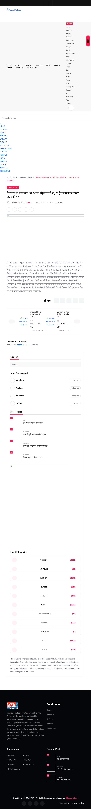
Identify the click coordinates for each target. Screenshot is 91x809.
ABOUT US (20, 68)
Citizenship (70, 44)
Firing (68, 67)
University (69, 97)
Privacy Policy (78, 803)
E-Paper (50, 719)
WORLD (28, 65)
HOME (9, 65)
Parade (68, 73)
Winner (68, 103)
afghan (68, 27)
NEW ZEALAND (14, 769)
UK (67, 93)
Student (68, 90)
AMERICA (4, 136)
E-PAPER (18, 65)
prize (67, 83)
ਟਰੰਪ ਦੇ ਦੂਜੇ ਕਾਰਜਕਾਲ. (65, 769)
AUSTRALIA (4, 145)
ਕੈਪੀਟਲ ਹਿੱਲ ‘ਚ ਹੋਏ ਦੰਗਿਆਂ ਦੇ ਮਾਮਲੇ (35, 314)
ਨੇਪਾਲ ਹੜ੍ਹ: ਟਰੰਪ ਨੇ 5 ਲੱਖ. (32, 457)
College (68, 47)
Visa (67, 100)
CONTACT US (32, 68)
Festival (68, 63)
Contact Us (51, 728)
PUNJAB (39, 65)
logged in (20, 345)
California (69, 37)
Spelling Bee (70, 87)
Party (67, 77)
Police (68, 80)
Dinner (68, 57)
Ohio (67, 70)
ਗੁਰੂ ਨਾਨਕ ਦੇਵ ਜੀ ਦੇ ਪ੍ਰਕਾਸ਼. (33, 423)
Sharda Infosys (72, 797)
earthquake (70, 60)
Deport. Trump (71, 53)
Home (49, 710)
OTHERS (3, 152)
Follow (75, 380)
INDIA (48, 65)
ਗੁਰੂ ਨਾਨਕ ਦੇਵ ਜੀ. (63, 759)
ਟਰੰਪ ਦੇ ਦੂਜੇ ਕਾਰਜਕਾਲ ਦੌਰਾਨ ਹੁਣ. (34, 434)
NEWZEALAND (6, 149)
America (69, 30)
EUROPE (3, 142)
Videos (50, 724)
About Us (50, 715)
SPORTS (57, 65)
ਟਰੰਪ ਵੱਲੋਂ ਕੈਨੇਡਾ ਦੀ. (63, 779)
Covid (68, 50)
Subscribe (75, 388)
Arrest (68, 34)
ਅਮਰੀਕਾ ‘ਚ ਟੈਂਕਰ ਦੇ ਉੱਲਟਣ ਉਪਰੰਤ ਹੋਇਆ (63, 314)
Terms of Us (64, 803)
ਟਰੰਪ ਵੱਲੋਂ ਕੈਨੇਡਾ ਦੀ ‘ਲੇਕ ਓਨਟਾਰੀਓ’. (35, 446)
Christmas (69, 40)
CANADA (3, 139)
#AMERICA (13, 187)
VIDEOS (9, 68)
